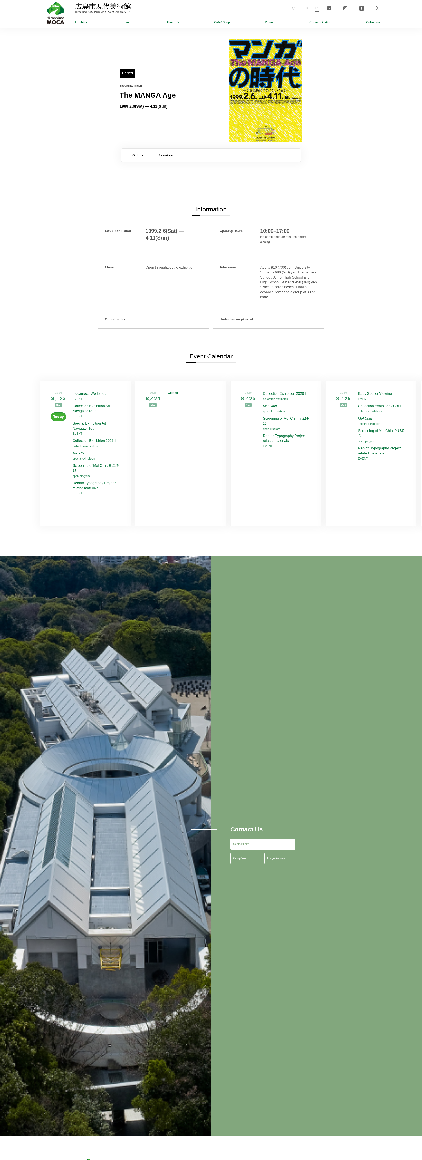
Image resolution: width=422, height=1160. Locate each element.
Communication (320, 22)
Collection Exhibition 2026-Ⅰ (94, 441)
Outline (137, 155)
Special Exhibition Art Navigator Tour (89, 425)
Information (164, 155)
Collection (373, 22)
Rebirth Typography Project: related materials (94, 485)
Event (127, 22)
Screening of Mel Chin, (96, 468)
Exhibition (82, 22)
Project (270, 22)
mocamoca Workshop (89, 393)
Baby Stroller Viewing (375, 393)
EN (317, 8)
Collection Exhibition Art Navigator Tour (91, 408)
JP (306, 8)
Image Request (276, 858)
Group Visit (239, 858)
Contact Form (241, 844)
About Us (172, 22)
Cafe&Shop (222, 22)
